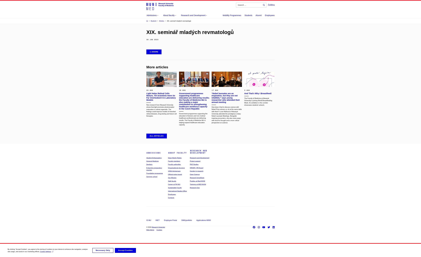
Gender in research (196, 171)
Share (155, 52)
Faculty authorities (174, 164)
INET (158, 220)
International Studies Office (177, 191)
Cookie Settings (45, 251)
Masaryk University (158, 227)
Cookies (159, 230)
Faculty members (174, 161)
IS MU (148, 220)
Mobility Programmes (232, 15)
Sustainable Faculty (175, 188)
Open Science (195, 174)
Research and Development (198, 152)
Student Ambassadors (154, 158)
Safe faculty (172, 181)
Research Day (195, 188)
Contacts (171, 198)
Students (248, 15)
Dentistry (149, 164)
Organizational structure (176, 168)
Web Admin (150, 230)
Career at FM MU (174, 184)
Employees (270, 15)
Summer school (151, 176)
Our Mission (172, 178)
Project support (195, 161)
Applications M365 (203, 220)
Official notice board (175, 174)
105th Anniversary (174, 171)
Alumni (259, 15)
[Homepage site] (160, 6)
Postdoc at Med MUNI (197, 181)
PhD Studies (194, 164)
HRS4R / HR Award (196, 168)
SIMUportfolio (186, 220)
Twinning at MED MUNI (198, 184)
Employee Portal (170, 220)
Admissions (153, 153)
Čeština (271, 5)
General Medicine (152, 161)
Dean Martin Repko (175, 158)
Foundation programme (154, 173)
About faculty (177, 153)
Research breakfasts (197, 178)
